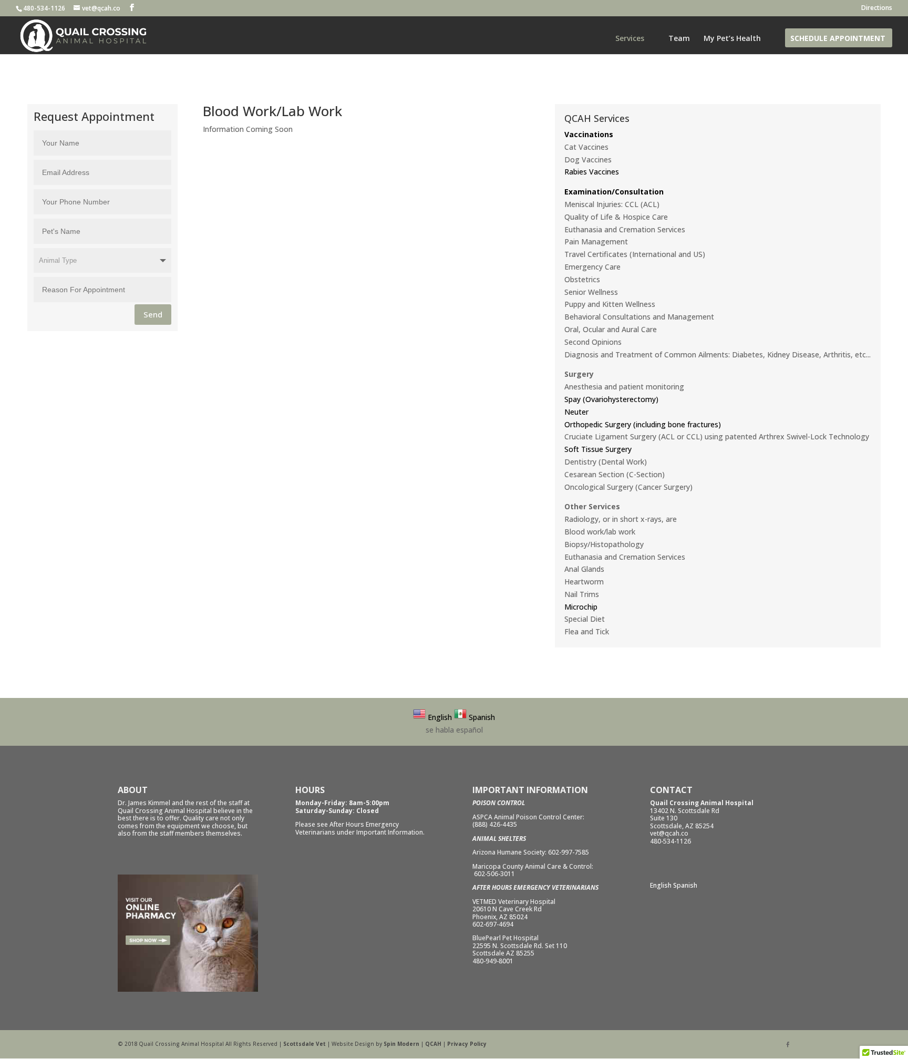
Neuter (576, 412)
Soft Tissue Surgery (598, 449)
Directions (876, 8)
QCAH (433, 1043)
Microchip (580, 607)
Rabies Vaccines (591, 172)
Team (679, 39)
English (661, 885)
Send (152, 314)
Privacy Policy (467, 1043)
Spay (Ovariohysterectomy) (611, 399)
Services (629, 39)
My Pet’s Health (732, 39)
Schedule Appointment (837, 39)
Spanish (685, 885)
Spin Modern (401, 1043)
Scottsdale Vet (304, 1043)
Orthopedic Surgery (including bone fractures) (642, 424)
